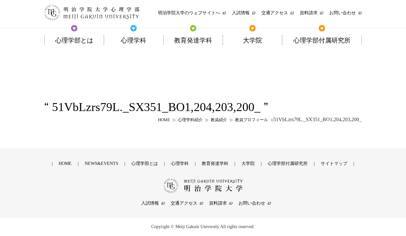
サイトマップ (334, 163)
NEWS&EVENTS (101, 163)
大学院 (248, 163)
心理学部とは (144, 163)
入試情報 (150, 203)
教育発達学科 (215, 163)
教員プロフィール (251, 119)
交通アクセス (184, 203)
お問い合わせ (252, 203)
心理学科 (180, 163)
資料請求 (218, 203)
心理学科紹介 (190, 119)
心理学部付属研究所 (288, 163)
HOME (164, 119)
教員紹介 (219, 119)
